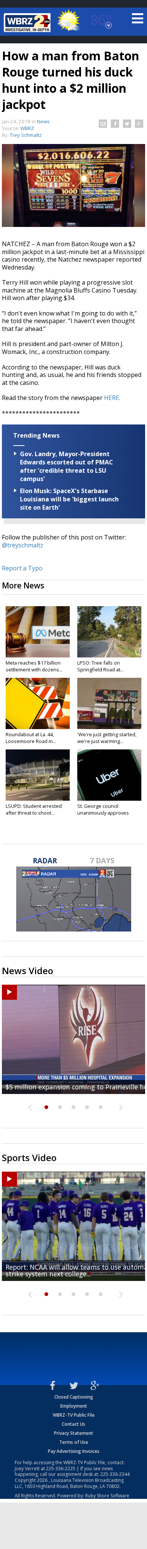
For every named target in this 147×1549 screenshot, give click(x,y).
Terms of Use (73, 1442)
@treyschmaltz (22, 545)
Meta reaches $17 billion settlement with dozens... (34, 666)
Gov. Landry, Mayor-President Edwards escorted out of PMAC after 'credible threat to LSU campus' (66, 466)
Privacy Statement (73, 1433)
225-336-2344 (115, 1474)
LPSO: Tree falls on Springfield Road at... (100, 666)
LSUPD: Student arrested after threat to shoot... (34, 809)
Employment (73, 1406)
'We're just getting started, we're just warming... (106, 738)
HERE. (112, 398)
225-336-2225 (60, 1468)
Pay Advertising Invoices (74, 1451)
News (43, 121)
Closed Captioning (73, 1397)
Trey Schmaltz (26, 135)
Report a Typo (22, 568)
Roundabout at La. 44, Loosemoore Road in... (31, 738)
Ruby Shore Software (107, 1495)
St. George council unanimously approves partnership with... (103, 813)
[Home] (28, 22)
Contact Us (73, 1424)
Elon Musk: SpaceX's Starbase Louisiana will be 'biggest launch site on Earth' (69, 499)
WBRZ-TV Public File (74, 1415)
